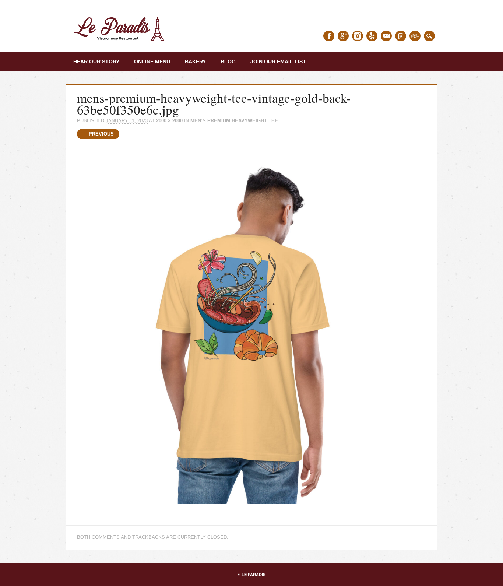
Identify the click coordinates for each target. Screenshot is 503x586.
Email (386, 36)
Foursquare (400, 36)
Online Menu (152, 61)
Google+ (343, 36)
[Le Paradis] (121, 43)
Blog (228, 61)
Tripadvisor (415, 36)
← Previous (98, 134)
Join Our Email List (278, 61)
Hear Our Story (96, 61)
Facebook (328, 36)
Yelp (371, 36)
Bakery (195, 61)
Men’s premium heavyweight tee (234, 120)
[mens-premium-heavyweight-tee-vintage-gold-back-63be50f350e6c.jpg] (251, 510)
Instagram (357, 36)
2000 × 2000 (169, 120)
